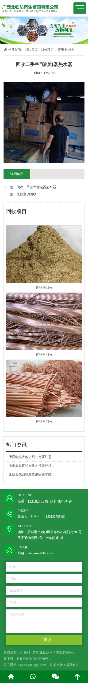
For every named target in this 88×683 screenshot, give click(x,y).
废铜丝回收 (44, 354)
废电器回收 (66, 49)
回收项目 (47, 49)
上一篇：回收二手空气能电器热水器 (30, 187)
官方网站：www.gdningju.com (25, 665)
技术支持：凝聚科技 (64, 665)
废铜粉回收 (44, 287)
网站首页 (31, 49)
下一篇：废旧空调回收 (20, 194)
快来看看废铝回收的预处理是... (31, 465)
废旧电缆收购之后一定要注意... (31, 457)
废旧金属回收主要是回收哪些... (31, 474)
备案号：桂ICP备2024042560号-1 (27, 659)
